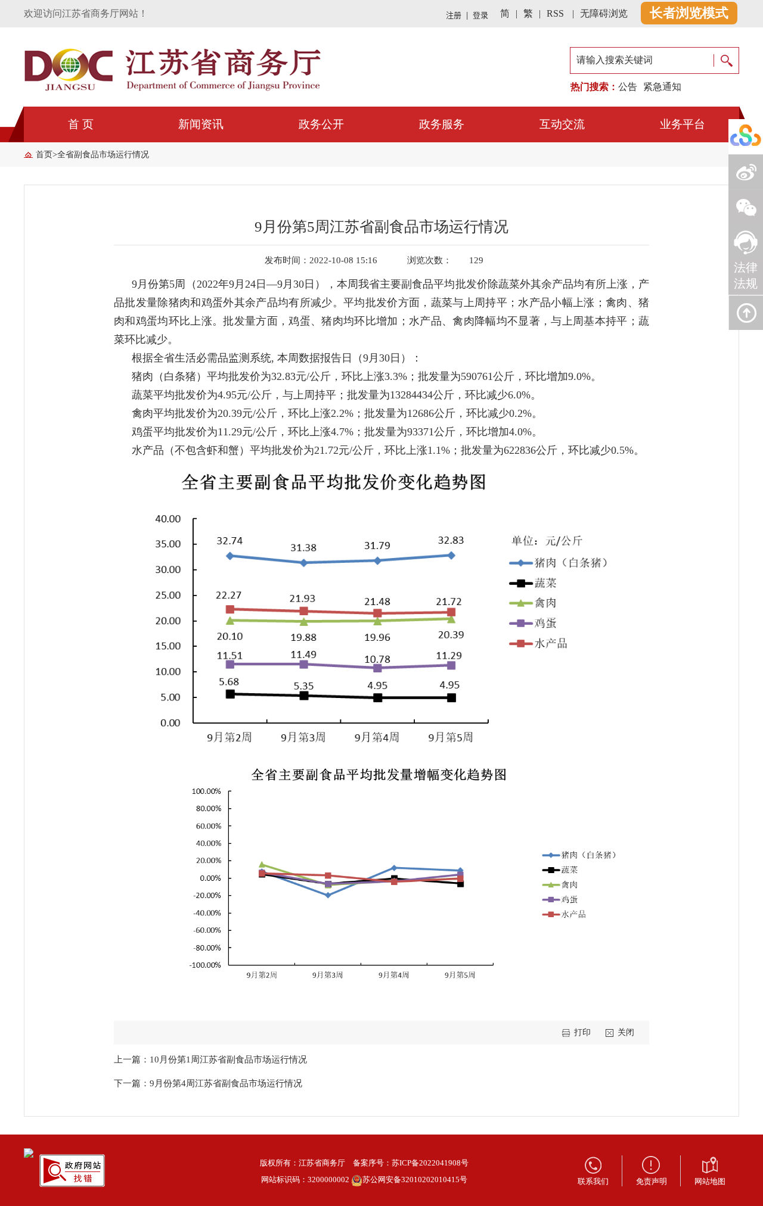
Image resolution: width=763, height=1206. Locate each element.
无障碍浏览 (604, 13)
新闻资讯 (201, 124)
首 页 (81, 124)
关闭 (626, 1032)
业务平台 (682, 124)
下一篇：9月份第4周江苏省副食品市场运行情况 (208, 1083)
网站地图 (709, 1181)
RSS (555, 13)
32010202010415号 (434, 1179)
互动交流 (562, 124)
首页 (44, 154)
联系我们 (593, 1181)
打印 (582, 1032)
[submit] (726, 60)
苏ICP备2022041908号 (430, 1162)
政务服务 (441, 124)
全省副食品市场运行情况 (103, 154)
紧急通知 (662, 87)
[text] (642, 60)
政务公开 (321, 124)
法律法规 (746, 275)
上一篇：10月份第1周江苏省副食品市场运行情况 (210, 1059)
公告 (627, 87)
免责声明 (651, 1181)
